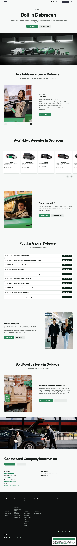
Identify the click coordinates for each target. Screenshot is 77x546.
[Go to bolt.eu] (5, 2)
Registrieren (65, 1)
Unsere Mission (67, 500)
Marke (25, 523)
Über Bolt (26, 500)
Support (57, 1)
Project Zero (26, 511)
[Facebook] (9, 538)
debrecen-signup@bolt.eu (11, 481)
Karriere (25, 507)
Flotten (35, 509)
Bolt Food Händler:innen (16, 513)
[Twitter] (12, 538)
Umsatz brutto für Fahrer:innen (17, 505)
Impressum (26, 525)
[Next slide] (71, 176)
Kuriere (35, 507)
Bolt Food (6, 509)
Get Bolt (32, 26)
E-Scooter (7, 502)
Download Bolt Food (46, 401)
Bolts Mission (26, 502)
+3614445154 (7, 477)
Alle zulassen (58, 538)
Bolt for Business (8, 513)
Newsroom (26, 521)
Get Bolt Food (45, 26)
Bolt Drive (6, 507)
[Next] (31, 124)
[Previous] (5, 124)
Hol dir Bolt (60, 531)
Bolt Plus (6, 515)
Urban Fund (26, 515)
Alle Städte (56, 500)
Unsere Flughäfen (57, 502)
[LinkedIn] (18, 538)
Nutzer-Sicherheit (47, 500)
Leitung (25, 505)
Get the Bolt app (45, 114)
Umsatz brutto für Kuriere (17, 510)
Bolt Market (7, 511)
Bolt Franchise (17, 517)
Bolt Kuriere (16, 507)
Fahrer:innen (36, 502)
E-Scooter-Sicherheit (46, 505)
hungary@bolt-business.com (11, 485)
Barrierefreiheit (27, 513)
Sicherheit (70, 534)
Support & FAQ (10, 464)
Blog (25, 519)
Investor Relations (27, 517)
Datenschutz (53, 534)
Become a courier (57, 215)
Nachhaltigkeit (27, 509)
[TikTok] (21, 538)
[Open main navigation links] (72, 2)
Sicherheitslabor (47, 508)
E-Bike (6, 505)
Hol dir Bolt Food (68, 531)
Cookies (65, 534)
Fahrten (6, 500)
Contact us (21, 464)
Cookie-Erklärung (59, 543)
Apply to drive (44, 215)
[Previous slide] (67, 176)
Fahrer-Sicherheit (47, 502)
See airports (19, 337)
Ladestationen (66, 502)
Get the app (9, 337)
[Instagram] (15, 538)
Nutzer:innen (36, 500)
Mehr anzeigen (66, 255)
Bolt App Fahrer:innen (16, 501)
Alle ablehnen (69, 538)
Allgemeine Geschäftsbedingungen (42, 534)
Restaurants (36, 511)
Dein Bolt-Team (17, 515)
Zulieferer (33, 534)
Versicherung (59, 534)
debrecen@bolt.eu (9, 473)
